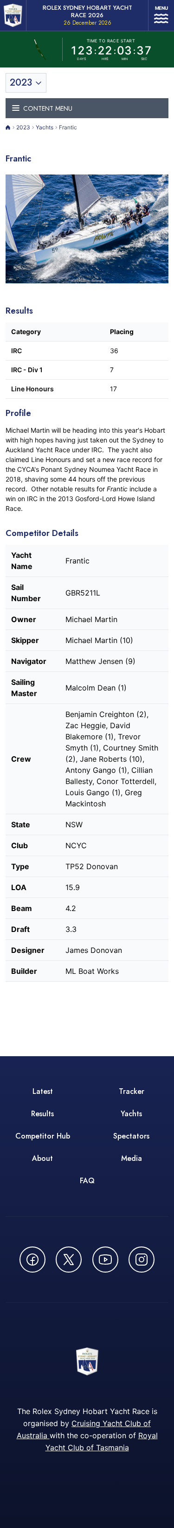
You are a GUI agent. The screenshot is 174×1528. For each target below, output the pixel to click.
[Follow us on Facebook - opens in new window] (32, 1260)
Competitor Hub (42, 1136)
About (42, 1158)
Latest (42, 1091)
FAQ (87, 1180)
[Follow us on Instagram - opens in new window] (142, 1260)
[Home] (8, 127)
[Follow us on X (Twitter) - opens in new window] (69, 1260)
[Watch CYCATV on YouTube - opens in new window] (105, 1260)
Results (42, 1113)
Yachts (44, 127)
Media (131, 1158)
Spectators (131, 1136)
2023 (23, 127)
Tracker (131, 1091)
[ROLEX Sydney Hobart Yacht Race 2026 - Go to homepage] (13, 15)
